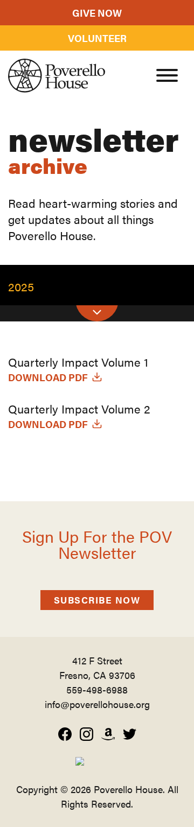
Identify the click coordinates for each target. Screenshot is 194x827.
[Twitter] (129, 734)
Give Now (97, 12)
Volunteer (97, 38)
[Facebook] (65, 734)
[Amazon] (108, 734)
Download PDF (48, 377)
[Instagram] (86, 734)
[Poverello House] (56, 76)
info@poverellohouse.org (97, 704)
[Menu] (167, 77)
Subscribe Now (97, 599)
